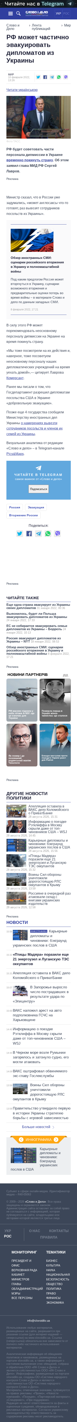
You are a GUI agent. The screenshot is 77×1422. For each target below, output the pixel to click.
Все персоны (22, 1298)
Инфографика (39, 1140)
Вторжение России (23, 515)
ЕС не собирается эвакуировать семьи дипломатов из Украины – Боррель (36, 629)
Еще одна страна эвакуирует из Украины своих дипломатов (38, 606)
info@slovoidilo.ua (38, 1320)
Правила (49, 1237)
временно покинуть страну (29, 160)
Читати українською (22, 90)
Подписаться (38, 489)
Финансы (53, 1298)
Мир (67, 25)
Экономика (55, 1302)
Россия (14, 507)
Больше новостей (36, 1127)
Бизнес (52, 1260)
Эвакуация (36, 507)
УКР (58, 13)
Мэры (16, 1293)
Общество (54, 1284)
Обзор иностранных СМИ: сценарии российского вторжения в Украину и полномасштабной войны (37, 264)
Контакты (59, 1231)
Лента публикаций (41, 27)
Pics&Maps (15, 454)
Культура (53, 1265)
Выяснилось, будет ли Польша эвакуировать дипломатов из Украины (36, 617)
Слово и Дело (12, 27)
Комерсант (15, 378)
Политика (53, 1288)
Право (51, 1293)
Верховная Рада (24, 1270)
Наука (50, 1270)
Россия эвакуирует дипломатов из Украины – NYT (33, 639)
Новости (17, 922)
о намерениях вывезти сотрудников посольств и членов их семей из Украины (34, 428)
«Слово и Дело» (35, 1201)
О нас (34, 1231)
